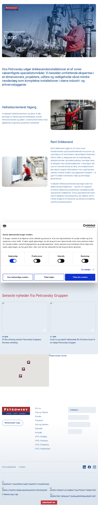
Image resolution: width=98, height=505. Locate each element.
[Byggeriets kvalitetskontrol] (24, 489)
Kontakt (38, 432)
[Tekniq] (12, 495)
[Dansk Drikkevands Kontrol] (25, 483)
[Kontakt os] (49, 497)
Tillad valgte (49, 277)
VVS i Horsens (41, 440)
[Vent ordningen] (73, 489)
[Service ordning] (73, 495)
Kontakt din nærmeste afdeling (67, 375)
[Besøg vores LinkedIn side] (84, 467)
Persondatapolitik (9, 467)
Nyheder (38, 428)
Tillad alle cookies (80, 277)
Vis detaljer (86, 270)
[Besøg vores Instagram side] (94, 467)
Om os (38, 408)
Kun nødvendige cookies (17, 277)
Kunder (38, 416)
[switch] (37, 261)
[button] (28, 362)
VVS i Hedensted (42, 448)
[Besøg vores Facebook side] (89, 467)
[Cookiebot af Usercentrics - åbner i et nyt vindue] (84, 226)
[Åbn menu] (90, 8)
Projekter (39, 420)
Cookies (22, 467)
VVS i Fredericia (42, 444)
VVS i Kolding (41, 436)
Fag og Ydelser (41, 412)
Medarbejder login (12, 423)
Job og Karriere (41, 424)
